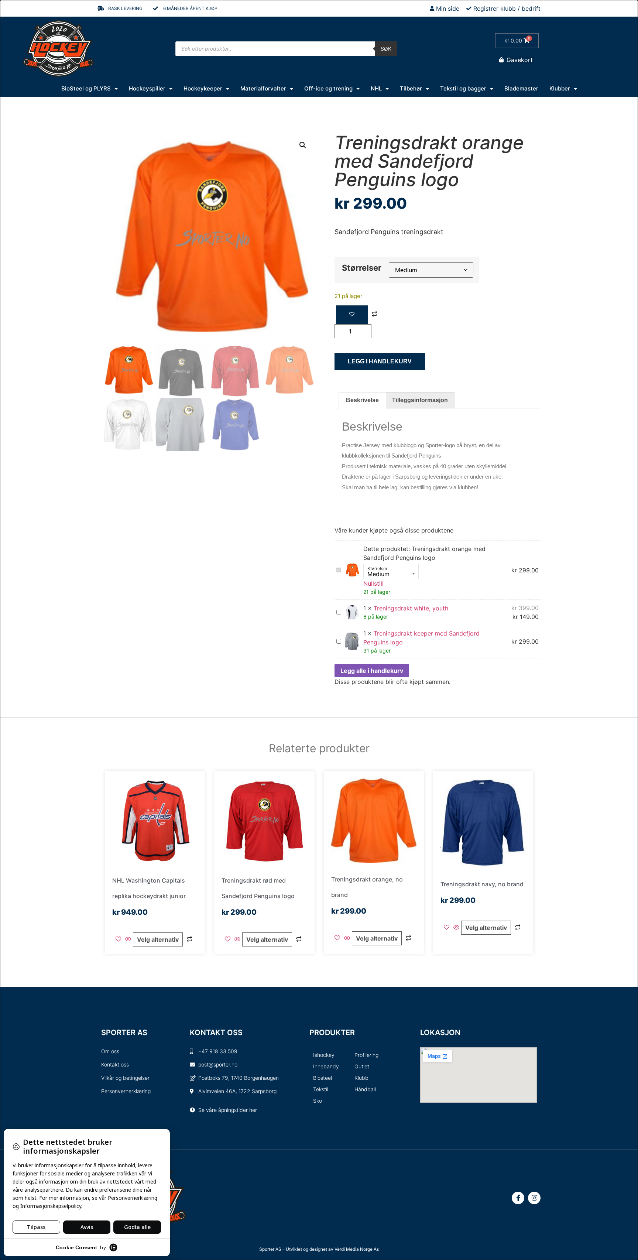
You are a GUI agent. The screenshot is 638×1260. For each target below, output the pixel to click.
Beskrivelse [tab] (362, 400)
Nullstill (373, 583)
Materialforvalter (263, 88)
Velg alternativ (158, 939)
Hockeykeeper (202, 88)
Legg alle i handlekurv (371, 670)
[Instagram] (534, 1198)
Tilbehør (411, 88)
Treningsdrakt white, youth (411, 608)
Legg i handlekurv (380, 361)
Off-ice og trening (328, 88)
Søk (386, 48)
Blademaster (521, 88)
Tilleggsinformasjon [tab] (420, 400)
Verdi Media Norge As (357, 1249)
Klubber (559, 88)
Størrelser (361, 268)
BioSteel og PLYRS (86, 88)
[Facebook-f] (518, 1198)
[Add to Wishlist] (352, 314)
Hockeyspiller (147, 88)
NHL (376, 88)
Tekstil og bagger (463, 88)
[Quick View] (128, 939)
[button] (302, 145)
